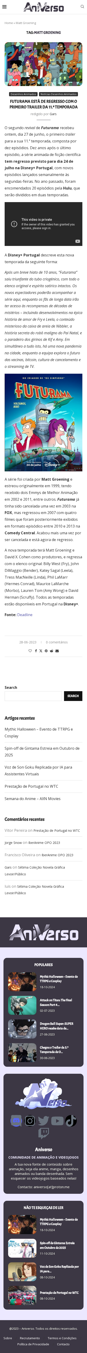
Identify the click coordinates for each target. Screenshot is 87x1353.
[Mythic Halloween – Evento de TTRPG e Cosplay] (22, 981)
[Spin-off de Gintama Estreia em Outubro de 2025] (22, 1248)
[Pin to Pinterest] (46, 651)
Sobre (7, 1338)
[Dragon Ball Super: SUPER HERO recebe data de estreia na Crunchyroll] (22, 1028)
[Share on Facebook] (36, 651)
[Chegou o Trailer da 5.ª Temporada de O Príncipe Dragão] (22, 1052)
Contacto (63, 1344)
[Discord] (16, 1121)
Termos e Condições (62, 1338)
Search (11, 687)
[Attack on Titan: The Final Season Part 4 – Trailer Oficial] (22, 1005)
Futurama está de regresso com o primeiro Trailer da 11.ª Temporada (44, 104)
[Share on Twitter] (40, 651)
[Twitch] (43, 1133)
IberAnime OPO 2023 (44, 842)
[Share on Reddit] (51, 651)
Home (9, 23)
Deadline (24, 614)
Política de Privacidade (33, 1344)
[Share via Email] (57, 651)
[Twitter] (43, 1121)
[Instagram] (30, 1121)
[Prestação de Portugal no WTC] (22, 1295)
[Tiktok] (71, 1121)
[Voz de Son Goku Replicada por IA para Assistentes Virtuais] (22, 1271)
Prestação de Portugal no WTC (31, 786)
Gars (53, 114)
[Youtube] (57, 1121)
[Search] (82, 7)
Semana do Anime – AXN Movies (33, 798)
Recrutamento (30, 1338)
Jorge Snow (13, 842)
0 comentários (57, 642)
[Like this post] (30, 651)
